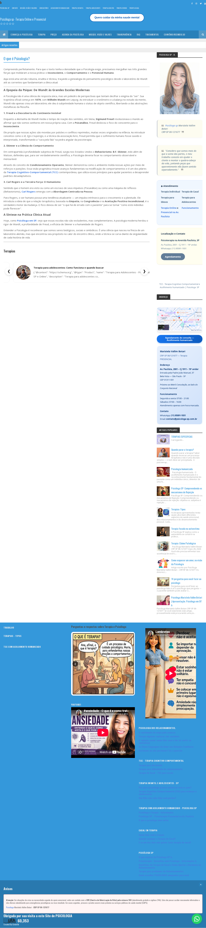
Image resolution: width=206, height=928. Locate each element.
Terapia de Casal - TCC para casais (156, 772)
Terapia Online (169, 207)
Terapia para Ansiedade (150, 765)
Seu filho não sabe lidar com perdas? (157, 798)
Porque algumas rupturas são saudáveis (159, 736)
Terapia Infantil (78, 8)
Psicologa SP (193, 287)
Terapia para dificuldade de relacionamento (161, 769)
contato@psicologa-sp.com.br (181, 418)
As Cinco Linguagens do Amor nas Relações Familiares (166, 746)
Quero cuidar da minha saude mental (116, 17)
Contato (15, 8)
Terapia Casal (134, 8)
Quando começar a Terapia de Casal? (157, 838)
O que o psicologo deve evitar (154, 820)
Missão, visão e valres (100, 34)
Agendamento (173, 256)
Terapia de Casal (190, 191)
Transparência (124, 34)
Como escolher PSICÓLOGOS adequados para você (164, 875)
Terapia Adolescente (93, 8)
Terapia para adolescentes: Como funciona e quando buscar (69, 267)
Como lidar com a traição (151, 834)
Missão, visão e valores (28, 8)
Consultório (43, 8)
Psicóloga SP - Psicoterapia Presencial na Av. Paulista (166, 816)
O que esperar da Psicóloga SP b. (156, 857)
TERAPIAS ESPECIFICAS (181, 436)
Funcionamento (190, 207)
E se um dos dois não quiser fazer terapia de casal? (165, 842)
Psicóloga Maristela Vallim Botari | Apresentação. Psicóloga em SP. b (186, 601)
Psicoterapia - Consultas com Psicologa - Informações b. (168, 861)
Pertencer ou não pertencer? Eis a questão (160, 750)
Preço (54, 34)
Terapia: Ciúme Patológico (183, 543)
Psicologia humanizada (182, 469)
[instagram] (196, 3)
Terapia (42, 34)
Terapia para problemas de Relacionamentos (161, 871)
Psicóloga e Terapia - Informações (156, 812)
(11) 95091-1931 (178, 415)
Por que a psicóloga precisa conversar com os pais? (165, 787)
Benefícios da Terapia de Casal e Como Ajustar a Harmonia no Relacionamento (170, 866)
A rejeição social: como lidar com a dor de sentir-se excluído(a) (165, 741)
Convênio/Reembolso (174, 34)
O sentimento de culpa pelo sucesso (157, 732)
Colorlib (16, 924)
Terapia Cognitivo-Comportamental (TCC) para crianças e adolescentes (168, 793)
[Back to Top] (200, 884)
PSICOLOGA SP (4, 8)
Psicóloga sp (171, 125)
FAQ (138, 34)
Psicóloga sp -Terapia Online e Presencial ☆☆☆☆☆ (23, 21)
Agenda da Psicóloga (73, 34)
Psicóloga (10, 907)
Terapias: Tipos (178, 509)
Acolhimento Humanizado (60, 8)
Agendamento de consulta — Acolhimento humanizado (179, 339)
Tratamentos (152, 34)
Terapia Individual (170, 191)
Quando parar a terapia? (182, 449)
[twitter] (200, 3)
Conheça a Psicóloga (22, 34)
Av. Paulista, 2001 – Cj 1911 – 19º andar (179, 369)
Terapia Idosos (122, 8)
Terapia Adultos (108, 8)
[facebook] (192, 3)
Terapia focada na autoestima (185, 528)
